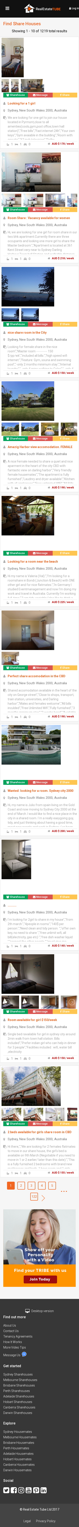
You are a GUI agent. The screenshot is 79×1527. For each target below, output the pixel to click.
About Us (9, 1325)
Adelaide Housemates (18, 1453)
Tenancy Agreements (17, 1336)
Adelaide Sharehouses (18, 1396)
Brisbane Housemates (18, 1442)
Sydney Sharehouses (18, 1374)
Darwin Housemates (17, 1470)
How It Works (12, 1342)
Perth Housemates (16, 1448)
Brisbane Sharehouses (19, 1385)
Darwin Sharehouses (17, 1413)
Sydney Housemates (17, 1431)
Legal (27, 1521)
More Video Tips (14, 1347)
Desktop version (42, 1311)
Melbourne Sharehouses (20, 1380)
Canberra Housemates (19, 1464)
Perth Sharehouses (16, 1391)
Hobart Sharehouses (17, 1402)
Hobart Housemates (17, 1459)
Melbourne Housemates (20, 1437)
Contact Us (11, 1331)
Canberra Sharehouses (19, 1407)
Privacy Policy (46, 1521)
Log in (75, 8)
